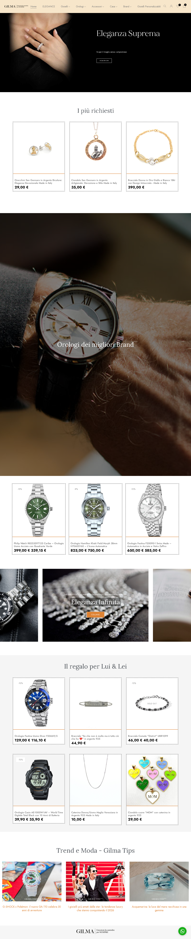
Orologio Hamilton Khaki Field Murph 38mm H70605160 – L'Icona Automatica (94, 545)
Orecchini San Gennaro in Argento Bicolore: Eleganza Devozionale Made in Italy (38, 181)
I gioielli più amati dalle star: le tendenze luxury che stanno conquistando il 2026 (95, 908)
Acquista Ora (104, 61)
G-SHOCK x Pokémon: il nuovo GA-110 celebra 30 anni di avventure (32, 908)
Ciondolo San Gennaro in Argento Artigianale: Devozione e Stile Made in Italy (94, 181)
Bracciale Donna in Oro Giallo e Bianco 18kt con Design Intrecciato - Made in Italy (151, 181)
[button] (184, 6)
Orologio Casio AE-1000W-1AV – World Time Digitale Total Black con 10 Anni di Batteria (39, 814)
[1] (177, 6)
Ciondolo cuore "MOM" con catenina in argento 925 (149, 814)
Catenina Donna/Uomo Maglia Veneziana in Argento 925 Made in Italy (94, 814)
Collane (95, 614)
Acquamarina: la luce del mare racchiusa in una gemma (159, 908)
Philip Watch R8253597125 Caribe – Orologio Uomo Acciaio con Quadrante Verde (39, 545)
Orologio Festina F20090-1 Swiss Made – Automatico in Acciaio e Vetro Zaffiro (149, 545)
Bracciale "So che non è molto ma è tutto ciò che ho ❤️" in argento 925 (95, 737)
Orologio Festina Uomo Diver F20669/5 (36, 736)
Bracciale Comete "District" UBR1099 (148, 736)
